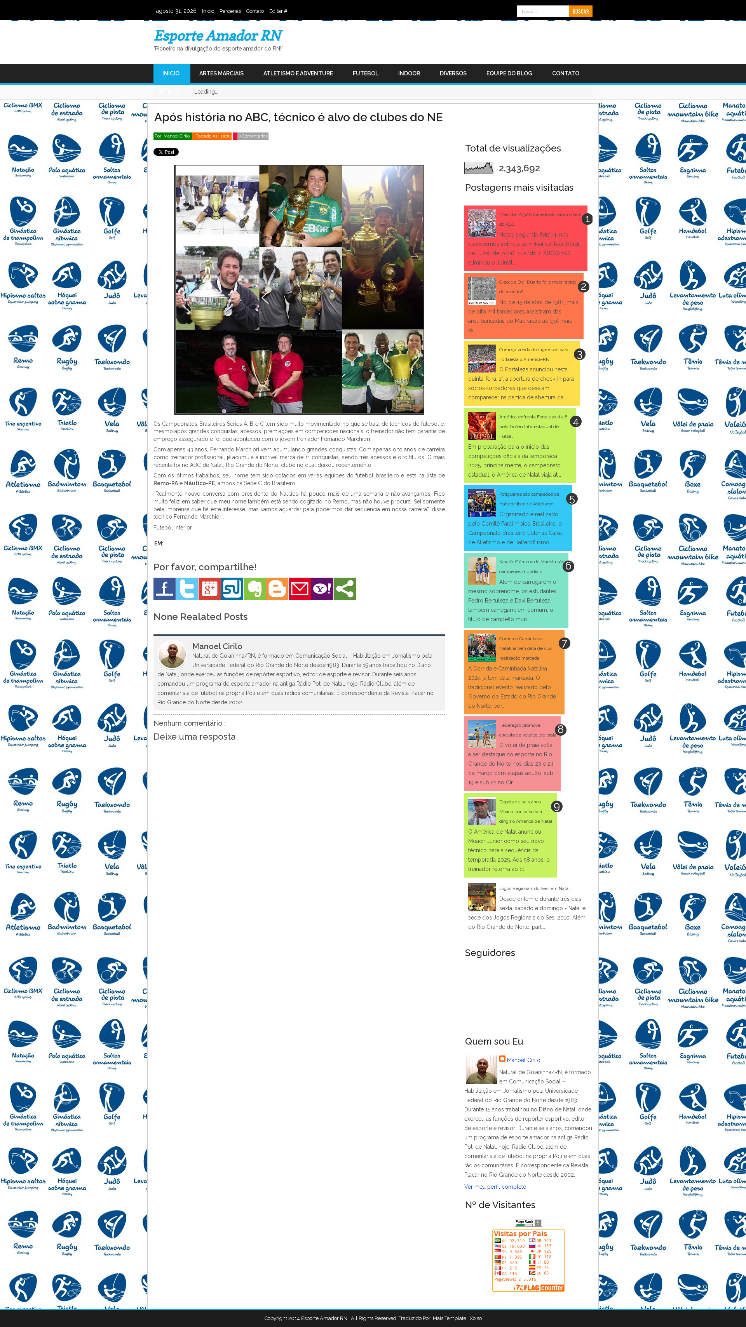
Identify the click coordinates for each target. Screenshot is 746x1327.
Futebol (365, 73)
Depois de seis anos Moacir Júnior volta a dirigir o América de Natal (525, 811)
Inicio (208, 11)
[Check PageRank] (528, 1225)
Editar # (278, 11)
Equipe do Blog (509, 73)
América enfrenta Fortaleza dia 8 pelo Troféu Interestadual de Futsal (533, 426)
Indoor (409, 73)
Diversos (453, 73)
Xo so (476, 1318)
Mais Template (449, 1318)
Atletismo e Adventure (298, 73)
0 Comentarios (253, 136)
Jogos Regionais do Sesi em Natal (534, 888)
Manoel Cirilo (523, 1060)
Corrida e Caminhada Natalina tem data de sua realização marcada (525, 648)
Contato (255, 11)
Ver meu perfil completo (495, 1187)
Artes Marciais (221, 73)
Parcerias (230, 11)
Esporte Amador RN (217, 35)
